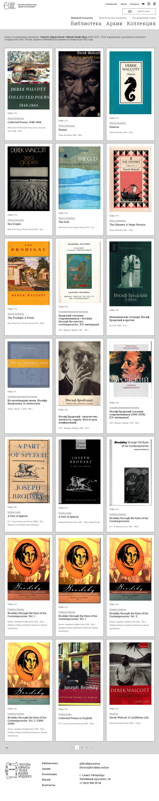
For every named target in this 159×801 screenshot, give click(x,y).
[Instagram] (148, 4)
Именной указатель (82, 17)
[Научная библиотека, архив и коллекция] (9, 6)
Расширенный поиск (144, 17)
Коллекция (141, 23)
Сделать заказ (143, 11)
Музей (46, 779)
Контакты (48, 785)
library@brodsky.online (94, 767)
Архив (114, 23)
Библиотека (86, 23)
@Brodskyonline (90, 763)
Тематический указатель (113, 17)
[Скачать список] (6, 747)
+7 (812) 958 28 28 (90, 783)
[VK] (143, 4)
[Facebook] (154, 4)
